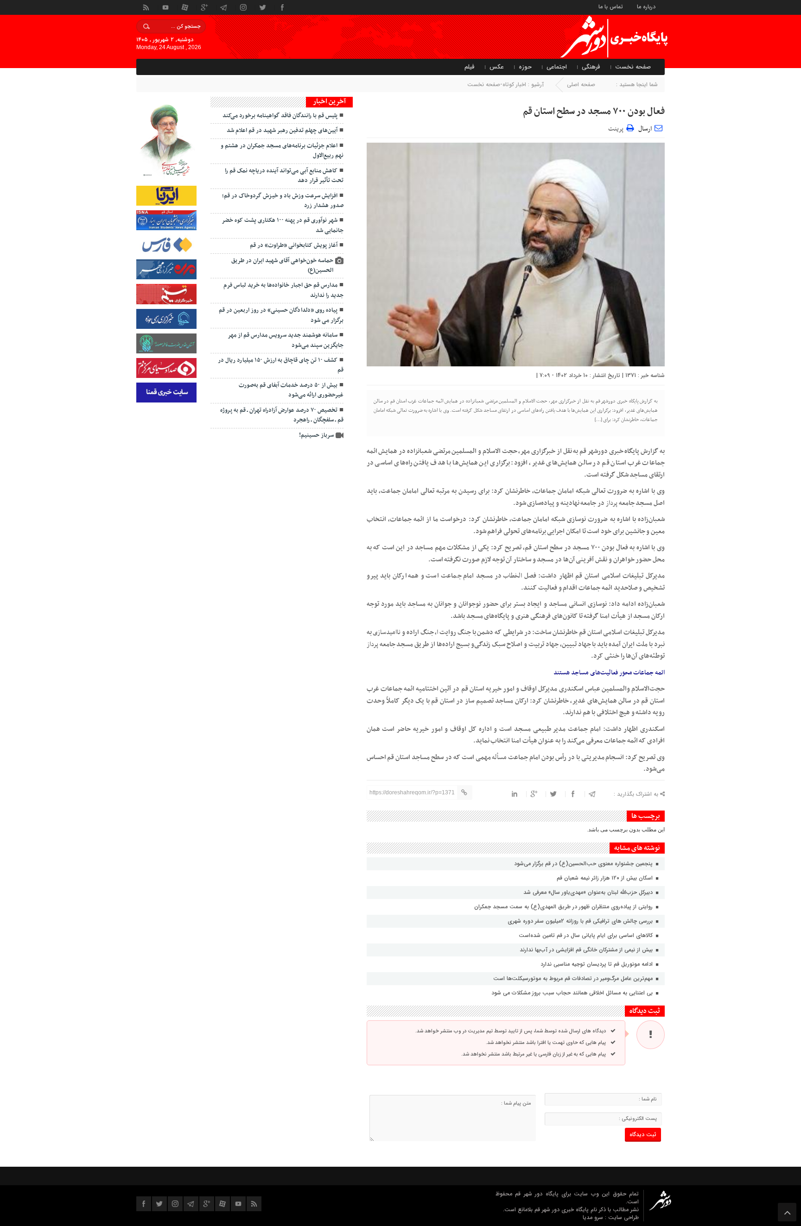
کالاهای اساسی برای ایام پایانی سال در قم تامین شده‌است (587, 935)
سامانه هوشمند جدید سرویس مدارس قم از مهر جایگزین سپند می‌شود (285, 340)
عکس (497, 67)
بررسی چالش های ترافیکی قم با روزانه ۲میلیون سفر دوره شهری (581, 921)
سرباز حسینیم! (316, 435)
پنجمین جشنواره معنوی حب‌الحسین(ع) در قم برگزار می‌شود (583, 863)
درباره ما (646, 6)
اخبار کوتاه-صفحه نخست (496, 84)
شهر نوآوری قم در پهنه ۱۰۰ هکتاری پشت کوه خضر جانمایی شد (282, 225)
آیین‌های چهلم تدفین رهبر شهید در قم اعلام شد (282, 131)
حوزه (525, 67)
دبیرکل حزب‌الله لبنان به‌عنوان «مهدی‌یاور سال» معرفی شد (589, 892)
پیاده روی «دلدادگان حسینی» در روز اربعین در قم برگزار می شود (281, 315)
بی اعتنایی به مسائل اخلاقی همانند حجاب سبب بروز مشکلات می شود (573, 992)
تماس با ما (610, 6)
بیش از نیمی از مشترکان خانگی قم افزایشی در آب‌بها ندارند (587, 949)
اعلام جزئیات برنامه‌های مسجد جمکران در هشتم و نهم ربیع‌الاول (282, 151)
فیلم (469, 67)
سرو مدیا (594, 1217)
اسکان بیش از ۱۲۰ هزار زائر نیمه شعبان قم (606, 878)
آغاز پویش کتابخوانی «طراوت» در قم (293, 245)
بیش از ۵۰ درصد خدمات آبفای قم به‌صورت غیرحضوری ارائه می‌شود (291, 390)
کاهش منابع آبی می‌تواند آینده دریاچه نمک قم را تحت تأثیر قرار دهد (284, 176)
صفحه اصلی (581, 84)
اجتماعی (557, 67)
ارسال (645, 129)
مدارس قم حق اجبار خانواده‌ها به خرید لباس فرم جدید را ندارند (283, 290)
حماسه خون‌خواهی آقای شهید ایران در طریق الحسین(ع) (282, 266)
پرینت (617, 128)
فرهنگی (591, 67)
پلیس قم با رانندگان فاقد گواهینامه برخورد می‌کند (279, 116)
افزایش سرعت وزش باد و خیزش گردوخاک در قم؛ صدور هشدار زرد (282, 201)
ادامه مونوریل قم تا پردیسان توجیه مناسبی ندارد (597, 964)
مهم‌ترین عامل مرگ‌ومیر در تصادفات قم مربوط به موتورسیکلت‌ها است (574, 978)
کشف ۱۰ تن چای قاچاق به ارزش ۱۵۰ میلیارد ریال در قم (280, 365)
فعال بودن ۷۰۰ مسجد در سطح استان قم (594, 111)
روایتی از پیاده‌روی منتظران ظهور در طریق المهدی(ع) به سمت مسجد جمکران (564, 906)
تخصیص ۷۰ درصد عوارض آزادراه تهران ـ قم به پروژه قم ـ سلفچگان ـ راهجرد (281, 415)
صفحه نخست (633, 67)
